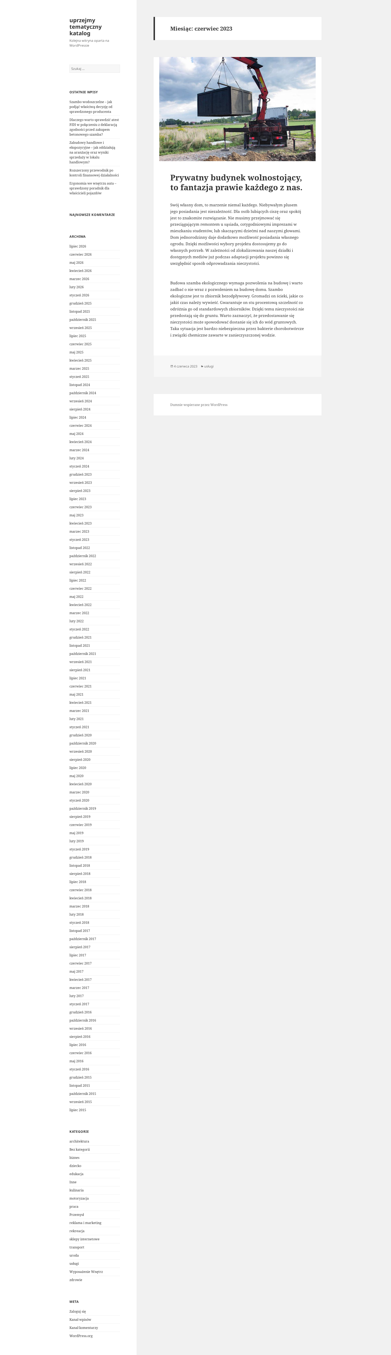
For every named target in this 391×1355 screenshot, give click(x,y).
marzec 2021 (79, 710)
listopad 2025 (79, 311)
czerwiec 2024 (80, 425)
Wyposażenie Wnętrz (86, 1271)
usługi (74, 1263)
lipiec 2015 (77, 1110)
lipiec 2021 (77, 678)
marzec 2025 (79, 368)
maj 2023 (76, 515)
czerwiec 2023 (80, 507)
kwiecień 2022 (80, 605)
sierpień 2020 (79, 759)
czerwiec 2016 (80, 1053)
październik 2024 (82, 393)
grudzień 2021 (80, 637)
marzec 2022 (79, 613)
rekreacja (77, 1231)
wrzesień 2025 (80, 328)
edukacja (76, 1174)
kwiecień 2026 (80, 270)
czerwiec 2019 (80, 825)
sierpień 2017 (79, 947)
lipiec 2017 (77, 955)
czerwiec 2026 (80, 254)
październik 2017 (82, 939)
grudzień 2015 (80, 1077)
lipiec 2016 (77, 1045)
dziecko (75, 1166)
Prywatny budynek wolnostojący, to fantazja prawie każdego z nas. (236, 182)
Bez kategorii (79, 1149)
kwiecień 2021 (80, 702)
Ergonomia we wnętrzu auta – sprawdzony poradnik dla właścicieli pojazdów (92, 188)
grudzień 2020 (80, 735)
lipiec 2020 (77, 767)
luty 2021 (76, 719)
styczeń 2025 (79, 376)
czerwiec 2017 (80, 963)
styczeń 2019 (79, 849)
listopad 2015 (79, 1085)
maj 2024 (76, 433)
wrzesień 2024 (80, 401)
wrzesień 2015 (80, 1102)
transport (76, 1247)
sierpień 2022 (79, 572)
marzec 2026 (79, 279)
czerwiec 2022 (80, 588)
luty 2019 (76, 841)
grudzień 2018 (80, 857)
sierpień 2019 (79, 816)
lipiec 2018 (77, 882)
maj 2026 (76, 262)
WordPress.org (81, 1336)
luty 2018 (76, 914)
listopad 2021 (79, 645)
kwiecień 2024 (80, 442)
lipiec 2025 (77, 336)
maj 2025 (76, 352)
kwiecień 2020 (80, 784)
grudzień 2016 (80, 1012)
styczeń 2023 (79, 539)
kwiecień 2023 (80, 523)
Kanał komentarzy (83, 1327)
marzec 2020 (79, 792)
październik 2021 (82, 653)
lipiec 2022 (77, 580)
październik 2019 (82, 808)
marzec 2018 (79, 906)
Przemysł (76, 1214)
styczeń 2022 (79, 629)
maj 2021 (76, 694)
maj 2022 (76, 596)
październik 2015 (82, 1093)
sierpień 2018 (79, 873)
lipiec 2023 (77, 499)
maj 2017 (76, 971)
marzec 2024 (79, 450)
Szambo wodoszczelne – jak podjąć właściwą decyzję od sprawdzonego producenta (90, 107)
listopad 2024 (79, 385)
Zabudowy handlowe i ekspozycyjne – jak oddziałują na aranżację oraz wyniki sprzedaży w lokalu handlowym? (92, 152)
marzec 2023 (79, 531)
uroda (74, 1255)
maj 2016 (76, 1061)
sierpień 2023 (79, 490)
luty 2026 (76, 287)
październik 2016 (82, 1020)
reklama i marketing (85, 1223)
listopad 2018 (79, 865)
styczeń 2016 (79, 1069)
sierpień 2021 (79, 670)
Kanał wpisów (80, 1319)
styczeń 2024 (79, 466)
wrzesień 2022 (80, 564)
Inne (73, 1182)
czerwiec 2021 (80, 686)
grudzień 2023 (80, 474)
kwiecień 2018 (80, 898)
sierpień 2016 (79, 1036)
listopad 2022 (79, 548)
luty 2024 (76, 458)
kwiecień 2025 (80, 360)
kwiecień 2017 (80, 979)
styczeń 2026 (79, 295)
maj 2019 (76, 833)
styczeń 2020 (79, 800)
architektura (79, 1141)
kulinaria (76, 1190)
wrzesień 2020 (80, 751)
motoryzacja (79, 1198)
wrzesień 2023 (80, 482)
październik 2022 (82, 556)
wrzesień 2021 (80, 662)
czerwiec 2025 (80, 344)
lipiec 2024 (77, 417)
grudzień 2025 (80, 303)
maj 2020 (76, 776)
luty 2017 (76, 996)
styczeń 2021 (79, 727)
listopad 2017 (79, 930)
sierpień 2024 (79, 409)
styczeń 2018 (79, 922)
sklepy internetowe (84, 1239)
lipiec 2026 (77, 246)
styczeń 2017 (79, 1004)
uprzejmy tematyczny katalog (85, 26)
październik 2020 (82, 743)
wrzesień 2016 (80, 1028)
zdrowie (75, 1280)
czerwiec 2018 (80, 890)
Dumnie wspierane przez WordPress (198, 405)
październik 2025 (82, 319)
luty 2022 (76, 621)
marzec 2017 (79, 987)
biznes (74, 1157)
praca (73, 1206)
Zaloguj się (77, 1311)
